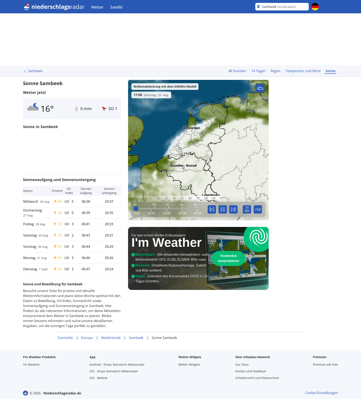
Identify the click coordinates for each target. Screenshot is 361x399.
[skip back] (212, 209)
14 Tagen (258, 71)
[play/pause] (223, 209)
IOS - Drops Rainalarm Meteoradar (114, 371)
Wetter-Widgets (189, 364)
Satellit (116, 7)
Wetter (97, 7)
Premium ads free (325, 364)
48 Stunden (237, 71)
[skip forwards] (233, 209)
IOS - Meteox (98, 378)
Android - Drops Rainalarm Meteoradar (117, 364)
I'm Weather (31, 364)
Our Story (242, 364)
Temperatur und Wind (302, 71)
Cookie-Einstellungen (321, 392)
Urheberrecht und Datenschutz (257, 378)
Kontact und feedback (250, 371)
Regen (275, 71)
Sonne (330, 71)
